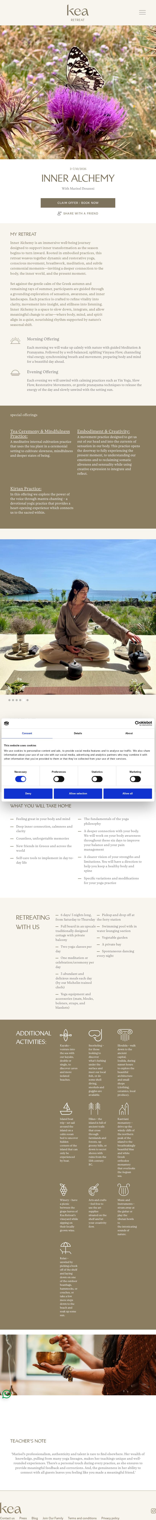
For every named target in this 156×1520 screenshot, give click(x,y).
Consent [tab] (27, 733)
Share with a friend (80, 213)
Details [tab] (78, 733)
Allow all (128, 793)
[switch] (58, 779)
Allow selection (78, 793)
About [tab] (129, 733)
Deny (28, 793)
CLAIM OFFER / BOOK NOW (78, 204)
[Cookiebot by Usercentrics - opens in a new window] (135, 723)
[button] (142, 12)
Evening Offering (42, 372)
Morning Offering (43, 339)
